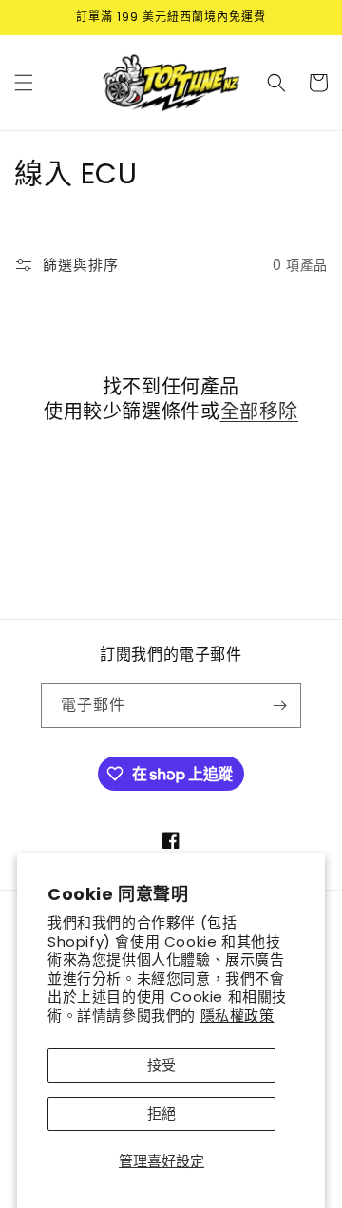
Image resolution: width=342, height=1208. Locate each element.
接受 (161, 1065)
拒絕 (161, 1113)
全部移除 (259, 411)
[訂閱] (279, 705)
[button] (24, 83)
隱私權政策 (237, 1016)
